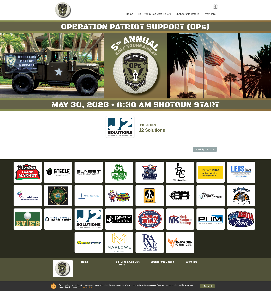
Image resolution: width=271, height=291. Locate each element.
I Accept (207, 286)
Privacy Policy (86, 287)
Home (129, 13)
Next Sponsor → (205, 149)
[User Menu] (215, 6)
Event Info (210, 13)
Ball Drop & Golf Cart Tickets (154, 13)
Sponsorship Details (187, 13)
